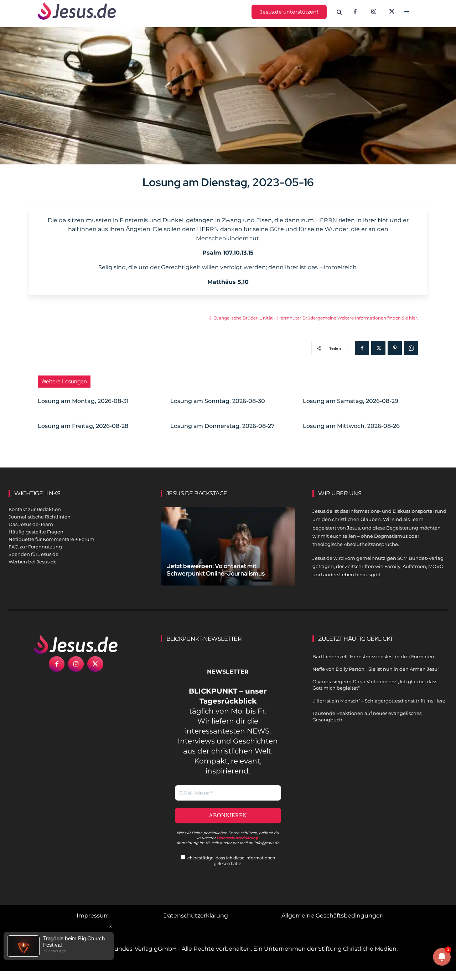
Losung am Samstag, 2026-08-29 (350, 401)
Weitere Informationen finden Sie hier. (377, 318)
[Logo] (76, 644)
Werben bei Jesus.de (33, 561)
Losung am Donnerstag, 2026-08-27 (222, 426)
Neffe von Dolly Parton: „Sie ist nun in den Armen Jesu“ (375, 669)
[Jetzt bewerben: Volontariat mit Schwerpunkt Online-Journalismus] (228, 549)
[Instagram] (373, 12)
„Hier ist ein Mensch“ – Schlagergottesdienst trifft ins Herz (378, 701)
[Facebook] (355, 12)
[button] (339, 12)
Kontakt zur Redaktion (35, 509)
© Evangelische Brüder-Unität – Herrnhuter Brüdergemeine (273, 318)
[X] (392, 12)
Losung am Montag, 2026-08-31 (83, 401)
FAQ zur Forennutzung (35, 547)
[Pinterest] (395, 348)
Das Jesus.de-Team (31, 524)
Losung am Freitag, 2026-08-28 (83, 426)
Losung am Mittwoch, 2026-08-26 (351, 426)
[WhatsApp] (411, 348)
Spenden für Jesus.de (33, 554)
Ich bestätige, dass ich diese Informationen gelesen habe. (230, 860)
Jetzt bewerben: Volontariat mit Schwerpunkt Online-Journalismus (216, 569)
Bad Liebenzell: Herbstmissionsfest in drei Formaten (373, 656)
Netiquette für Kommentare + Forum (51, 539)
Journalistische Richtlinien (40, 517)
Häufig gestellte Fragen (36, 532)
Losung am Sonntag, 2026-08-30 (217, 401)
